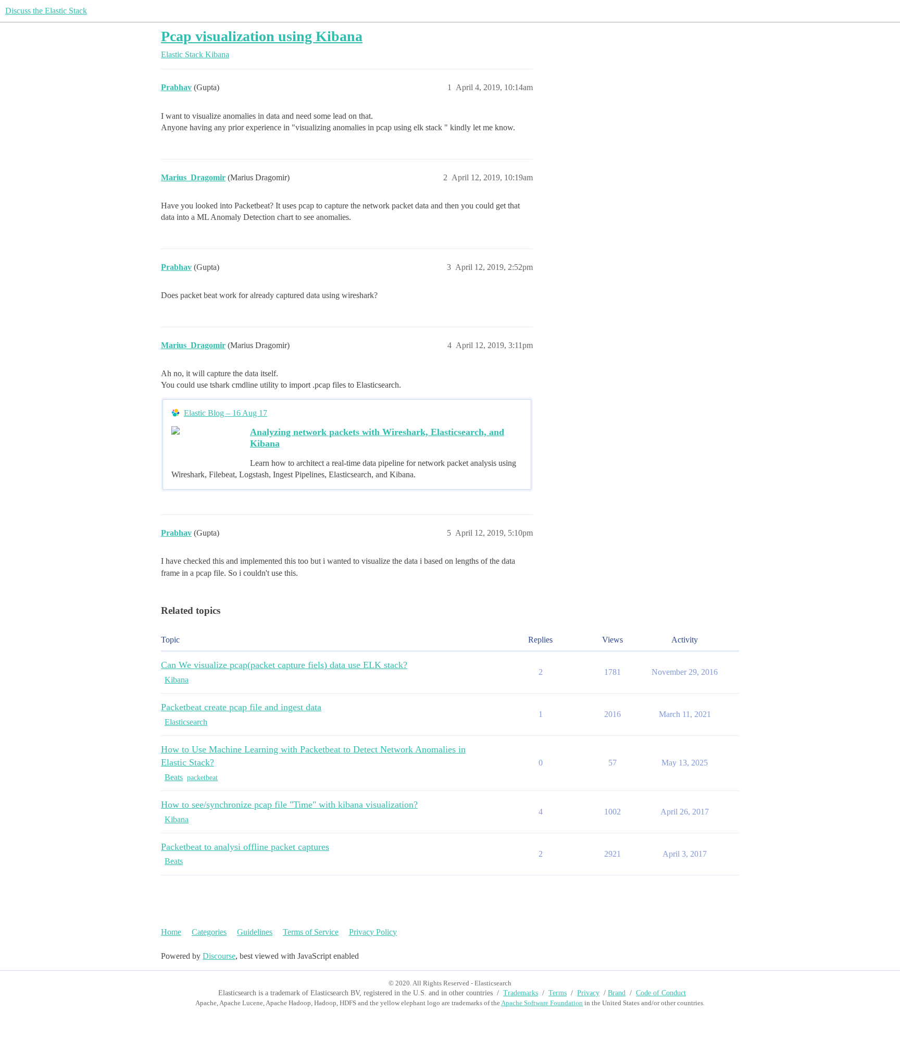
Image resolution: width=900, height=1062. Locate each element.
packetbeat (202, 778)
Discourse (219, 956)
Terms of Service (311, 932)
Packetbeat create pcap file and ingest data (241, 707)
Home (171, 932)
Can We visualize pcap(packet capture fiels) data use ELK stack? (284, 665)
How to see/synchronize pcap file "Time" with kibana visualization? (289, 804)
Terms (557, 993)
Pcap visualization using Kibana (261, 36)
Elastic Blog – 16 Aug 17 (225, 413)
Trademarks (520, 993)
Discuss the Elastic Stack (46, 10)
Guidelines (254, 932)
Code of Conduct (661, 993)
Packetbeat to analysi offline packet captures (245, 847)
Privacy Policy (373, 932)
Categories (209, 932)
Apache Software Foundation (542, 1003)
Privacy (588, 993)
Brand (617, 993)
